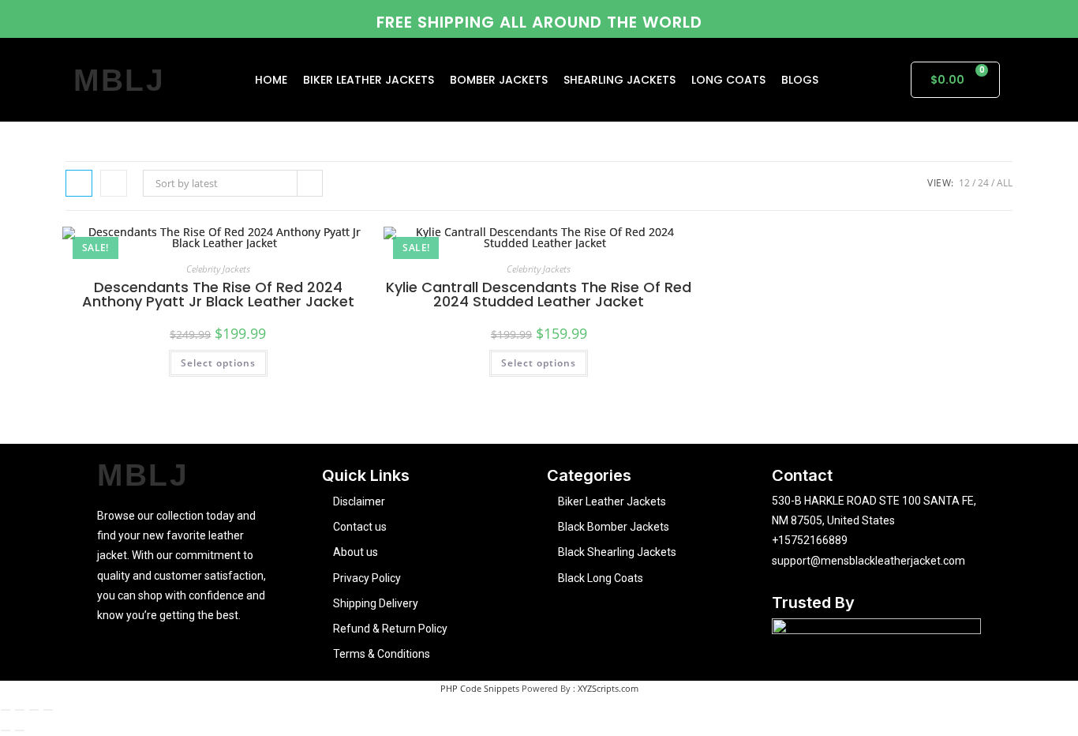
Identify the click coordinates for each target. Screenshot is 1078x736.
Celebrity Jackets (218, 269)
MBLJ (119, 80)
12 (964, 183)
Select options (218, 363)
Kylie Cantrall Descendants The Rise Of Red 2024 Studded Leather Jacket (538, 294)
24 (983, 183)
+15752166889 (810, 540)
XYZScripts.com (608, 688)
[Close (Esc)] (48, 710)
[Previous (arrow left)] (5, 730)
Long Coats (728, 80)
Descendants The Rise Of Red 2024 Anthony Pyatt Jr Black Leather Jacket (218, 294)
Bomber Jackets (499, 80)
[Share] (33, 710)
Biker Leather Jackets (368, 80)
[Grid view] (79, 183)
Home (271, 80)
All (1004, 183)
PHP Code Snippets (479, 688)
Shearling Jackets (619, 80)
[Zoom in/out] (5, 710)
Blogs (799, 80)
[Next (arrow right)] (19, 730)
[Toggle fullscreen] (19, 710)
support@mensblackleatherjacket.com (868, 560)
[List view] (113, 183)
